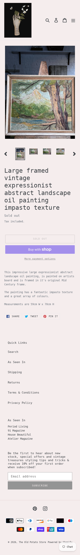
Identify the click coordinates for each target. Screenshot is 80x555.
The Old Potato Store (32, 542)
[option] (20, 154)
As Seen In (16, 362)
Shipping (15, 372)
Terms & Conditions (23, 392)
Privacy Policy (20, 403)
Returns (14, 382)
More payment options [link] (40, 258)
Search (13, 352)
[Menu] (73, 20)
